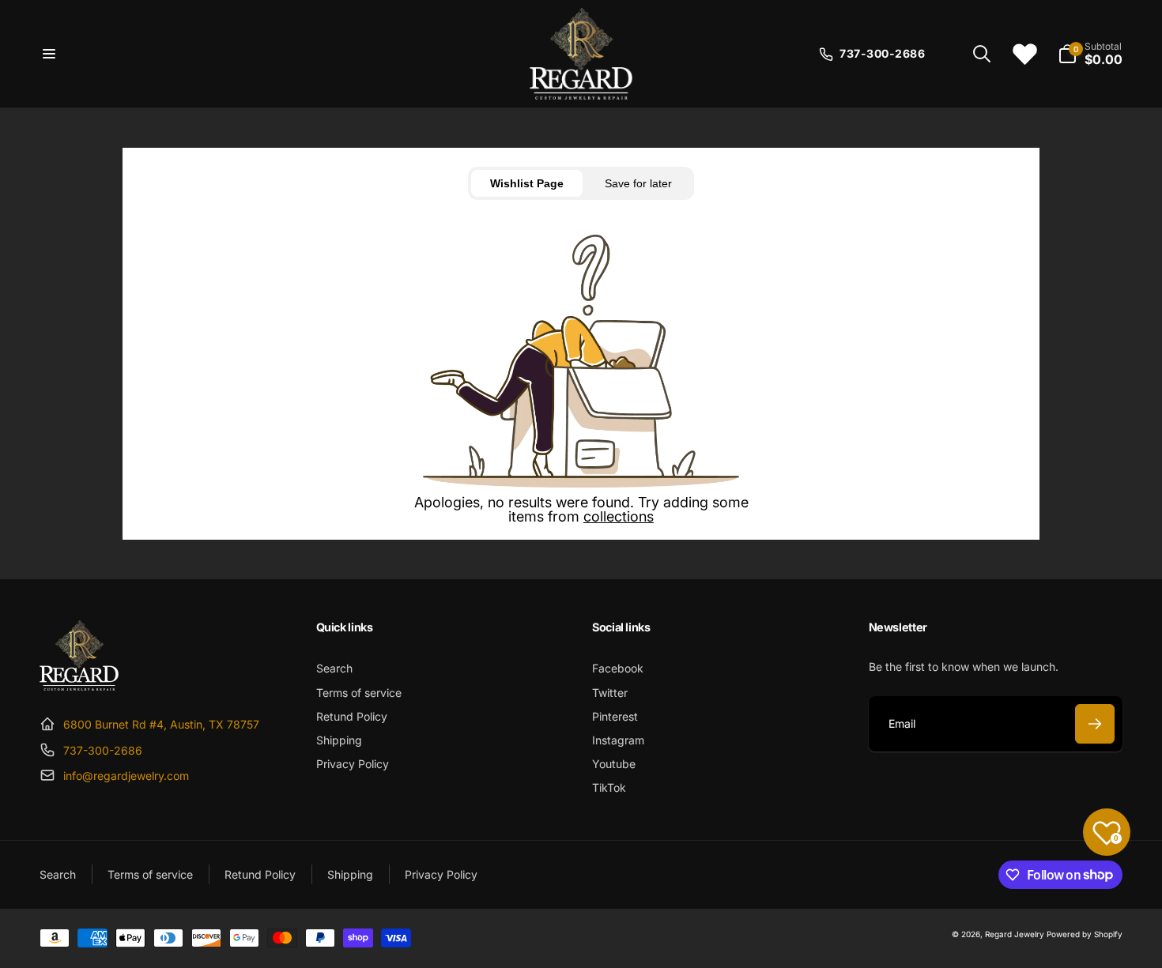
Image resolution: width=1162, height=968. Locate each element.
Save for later (638, 183)
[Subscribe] (1095, 724)
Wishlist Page (527, 183)
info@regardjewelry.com (126, 775)
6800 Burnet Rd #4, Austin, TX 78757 (161, 724)
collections (618, 516)
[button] (49, 53)
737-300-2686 (102, 750)
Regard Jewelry (1014, 934)
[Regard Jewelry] (79, 686)
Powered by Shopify (1084, 934)
